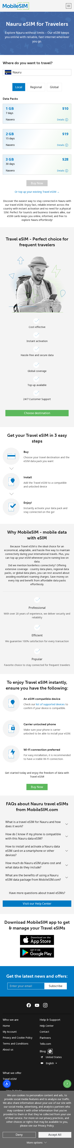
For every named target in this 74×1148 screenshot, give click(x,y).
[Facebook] (30, 1005)
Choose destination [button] (37, 413)
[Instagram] (45, 1005)
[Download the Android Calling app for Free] (37, 952)
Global (54, 87)
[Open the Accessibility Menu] (7, 1084)
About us (8, 1049)
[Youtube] (38, 1005)
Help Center (47, 1025)
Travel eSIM (10, 1079)
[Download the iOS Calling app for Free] (37, 939)
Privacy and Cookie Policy (17, 1037)
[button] (68, 6)
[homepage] (34, 6)
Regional (36, 87)
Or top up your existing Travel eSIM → (37, 191)
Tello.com (45, 1043)
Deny (19, 1135)
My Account (10, 1031)
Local (18, 87)
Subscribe (55, 986)
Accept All (54, 1135)
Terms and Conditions (15, 1043)
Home (6, 1025)
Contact (44, 1031)
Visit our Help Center (37, 904)
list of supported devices (50, 704)
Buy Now (37, 183)
